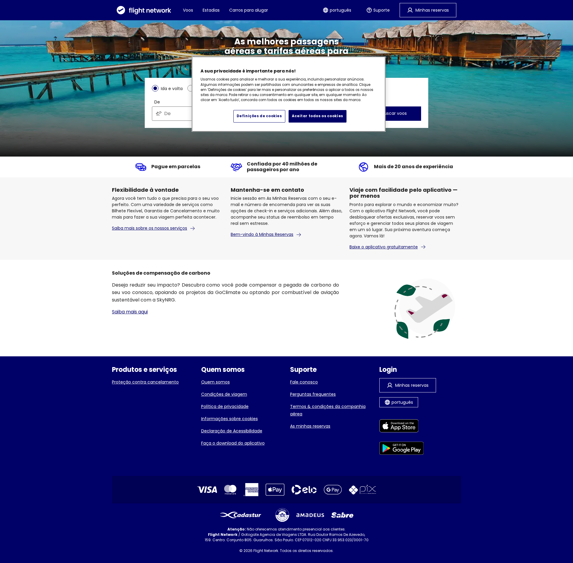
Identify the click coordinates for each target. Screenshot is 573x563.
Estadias (211, 10)
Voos (188, 10)
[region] (289, 94)
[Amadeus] (310, 515)
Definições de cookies (259, 116)
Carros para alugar (248, 10)
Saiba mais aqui (130, 311)
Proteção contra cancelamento (145, 382)
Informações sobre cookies (229, 419)
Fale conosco (304, 382)
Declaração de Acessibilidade (231, 431)
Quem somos (215, 382)
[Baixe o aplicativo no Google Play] (401, 449)
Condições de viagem (224, 394)
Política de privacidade (225, 406)
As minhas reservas (310, 426)
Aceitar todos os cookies (317, 116)
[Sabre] (342, 515)
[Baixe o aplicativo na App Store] (401, 426)
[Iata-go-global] (282, 515)
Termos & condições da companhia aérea (328, 410)
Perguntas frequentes (313, 394)
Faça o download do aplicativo (233, 443)
